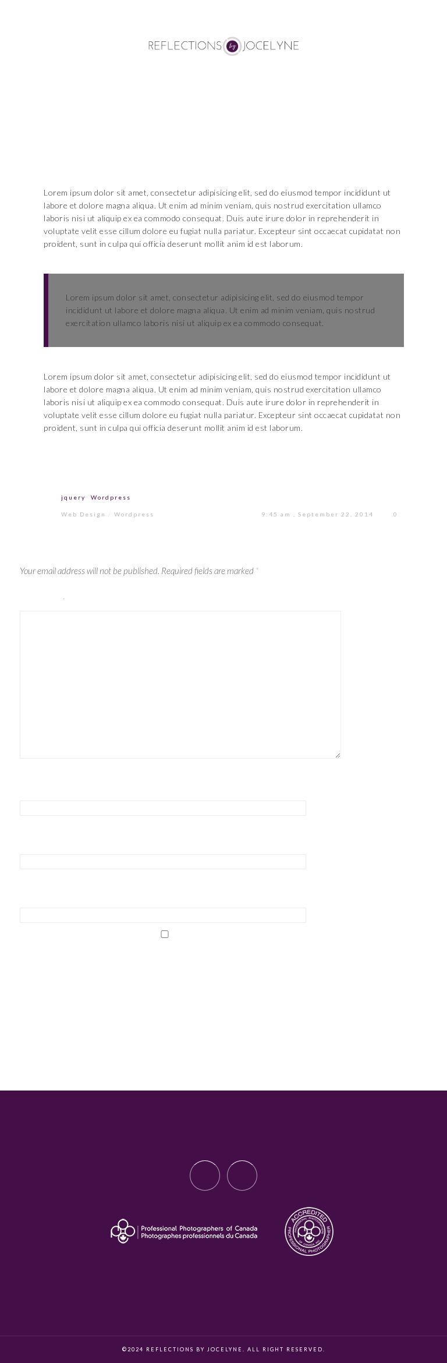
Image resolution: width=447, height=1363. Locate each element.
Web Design (83, 514)
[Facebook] (204, 1175)
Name (32, 789)
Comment (43, 600)
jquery (73, 497)
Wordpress (111, 497)
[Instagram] (242, 1175)
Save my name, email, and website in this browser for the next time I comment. (195, 965)
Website (37, 897)
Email (32, 843)
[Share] (134, 469)
